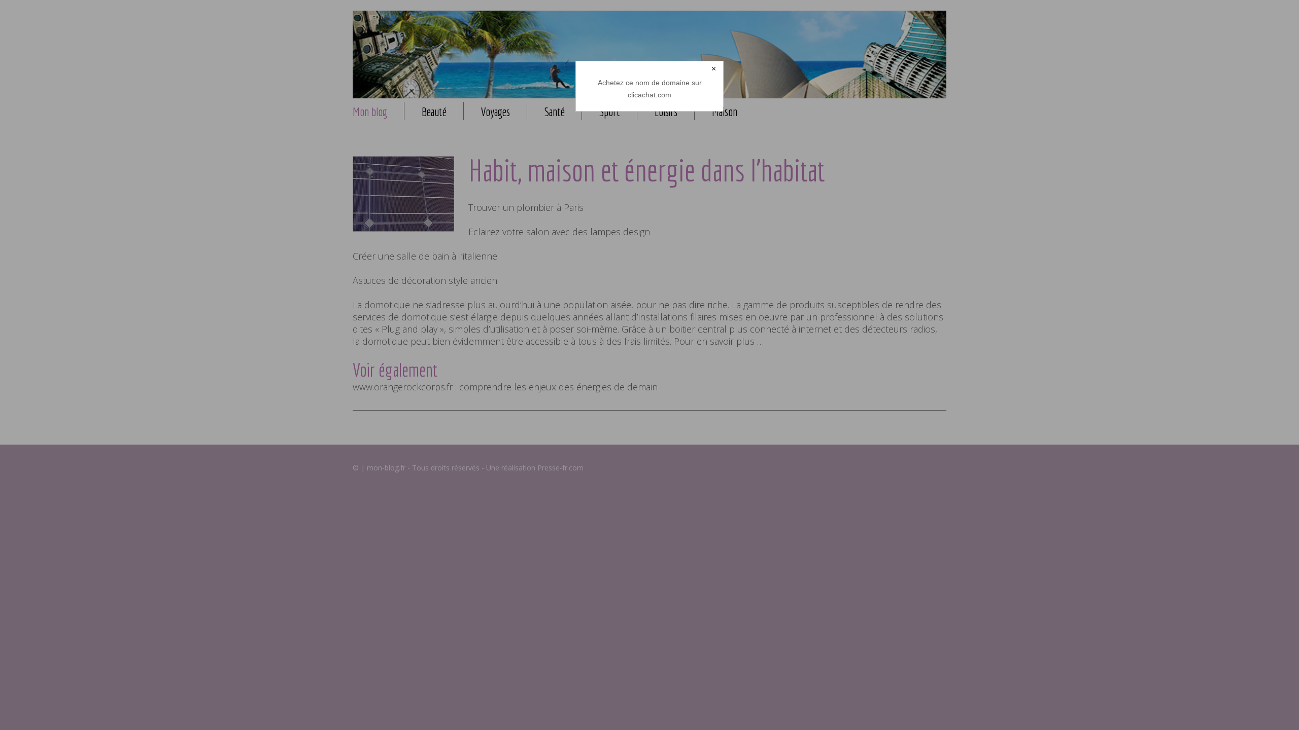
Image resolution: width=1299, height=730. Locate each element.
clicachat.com (649, 95)
